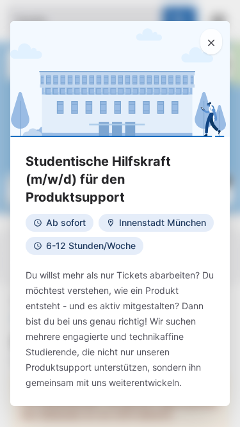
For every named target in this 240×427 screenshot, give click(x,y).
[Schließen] (211, 41)
